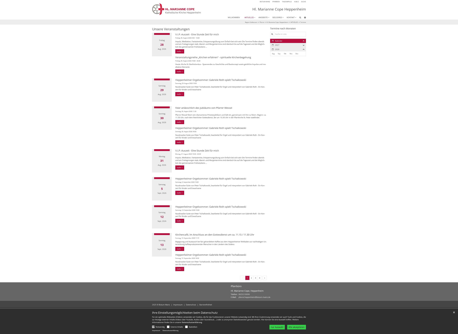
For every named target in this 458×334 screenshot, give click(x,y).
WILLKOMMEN (234, 17)
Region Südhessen (251, 22)
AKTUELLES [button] (249, 17)
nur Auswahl (277, 327)
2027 (277, 45)
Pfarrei (262, 22)
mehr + (180, 51)
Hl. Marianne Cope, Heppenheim (277, 22)
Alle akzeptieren (296, 327)
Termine (303, 22)
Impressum (156, 330)
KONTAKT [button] (291, 17)
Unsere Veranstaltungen (171, 29)
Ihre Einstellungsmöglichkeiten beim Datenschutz (185, 312)
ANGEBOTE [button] (263, 17)
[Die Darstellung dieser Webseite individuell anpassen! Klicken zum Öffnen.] (303, 18)
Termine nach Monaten (283, 28)
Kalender (278, 41)
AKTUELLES (294, 22)
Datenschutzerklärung (192, 322)
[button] (298, 18)
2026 (277, 49)
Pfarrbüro (236, 286)
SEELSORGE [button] (277, 17)
